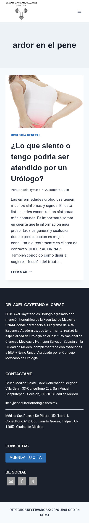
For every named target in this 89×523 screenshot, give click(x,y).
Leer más (21, 272)
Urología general (26, 135)
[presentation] (44, 101)
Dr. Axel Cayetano (28, 190)
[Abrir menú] (79, 11)
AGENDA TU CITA (26, 457)
